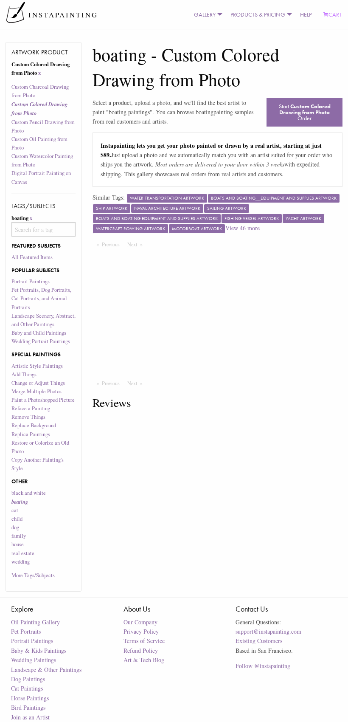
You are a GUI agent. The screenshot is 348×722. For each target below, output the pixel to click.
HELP (306, 14)
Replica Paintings (30, 434)
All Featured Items (32, 257)
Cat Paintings (27, 688)
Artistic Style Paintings (37, 365)
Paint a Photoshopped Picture (43, 399)
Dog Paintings (28, 679)
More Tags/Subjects (33, 575)
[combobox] (43, 229)
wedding (20, 561)
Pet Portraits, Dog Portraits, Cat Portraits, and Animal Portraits (41, 298)
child (16, 518)
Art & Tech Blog (143, 660)
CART (335, 14)
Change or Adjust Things (38, 382)
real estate (22, 553)
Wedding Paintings (33, 660)
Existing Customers (259, 641)
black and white (28, 492)
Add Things (23, 374)
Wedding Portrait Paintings (40, 341)
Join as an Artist (30, 717)
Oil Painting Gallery (35, 622)
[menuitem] (206, 14)
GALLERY (205, 14)
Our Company (140, 622)
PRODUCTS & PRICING (257, 14)
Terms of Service (144, 641)
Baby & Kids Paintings (38, 650)
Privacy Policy (141, 631)
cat (14, 510)
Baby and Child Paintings (38, 332)
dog (15, 527)
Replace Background (33, 425)
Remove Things (28, 416)
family (18, 535)
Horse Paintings (30, 698)
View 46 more (242, 228)
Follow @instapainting (263, 666)
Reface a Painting (30, 408)
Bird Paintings (28, 707)
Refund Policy (140, 650)
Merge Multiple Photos (36, 391)
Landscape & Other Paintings (46, 670)
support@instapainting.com (268, 631)
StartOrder (305, 112)
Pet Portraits (26, 631)
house (17, 544)
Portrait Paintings (30, 281)
